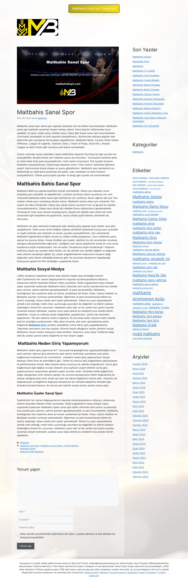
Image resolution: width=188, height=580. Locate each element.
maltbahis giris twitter (147, 228)
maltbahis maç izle (145, 267)
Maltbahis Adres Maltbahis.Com (150, 113)
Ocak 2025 (139, 392)
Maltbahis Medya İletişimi (147, 108)
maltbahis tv (157, 304)
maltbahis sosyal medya (51, 446)
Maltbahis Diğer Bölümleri (31, 451)
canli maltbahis (139, 181)
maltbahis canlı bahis (155, 211)
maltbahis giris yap (146, 232)
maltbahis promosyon (143, 288)
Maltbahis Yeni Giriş (146, 320)
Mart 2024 (138, 439)
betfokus (104, 572)
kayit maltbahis (155, 189)
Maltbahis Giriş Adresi (147, 242)
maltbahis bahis (143, 201)
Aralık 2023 (139, 453)
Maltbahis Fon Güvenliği (146, 126)
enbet (142, 572)
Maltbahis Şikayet (141, 329)
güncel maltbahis (140, 188)
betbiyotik (94, 575)
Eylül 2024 (138, 411)
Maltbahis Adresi (142, 56)
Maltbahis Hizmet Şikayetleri (148, 103)
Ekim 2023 (138, 462)
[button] (94, 8)
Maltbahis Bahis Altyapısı (146, 85)
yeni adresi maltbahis (142, 338)
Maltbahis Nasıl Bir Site (149, 275)
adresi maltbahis (140, 178)
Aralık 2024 (139, 397)
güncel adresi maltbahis (155, 185)
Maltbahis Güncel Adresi (149, 254)
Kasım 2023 (139, 458)
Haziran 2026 (140, 364)
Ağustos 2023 (140, 472)
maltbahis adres (142, 192)
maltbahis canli (139, 211)
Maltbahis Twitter (159, 307)
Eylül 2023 (138, 467)
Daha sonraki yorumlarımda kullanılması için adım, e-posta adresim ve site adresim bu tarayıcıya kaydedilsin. (67, 536)
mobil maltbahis (71, 446)
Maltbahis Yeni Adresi (147, 316)
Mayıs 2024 (139, 429)
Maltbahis (24, 442)
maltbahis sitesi (141, 303)
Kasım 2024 (139, 401)
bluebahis (151, 572)
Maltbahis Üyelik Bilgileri (146, 80)
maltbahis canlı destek (145, 214)
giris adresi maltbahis (155, 182)
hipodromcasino (118, 572)
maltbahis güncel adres (146, 249)
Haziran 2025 (140, 378)
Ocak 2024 (139, 448)
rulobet (161, 572)
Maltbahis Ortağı (27, 448)
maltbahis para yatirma (149, 280)
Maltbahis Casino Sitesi (150, 219)
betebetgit (132, 572)
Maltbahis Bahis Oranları (146, 89)
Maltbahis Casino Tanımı (146, 94)
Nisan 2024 (139, 434)
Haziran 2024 (140, 425)
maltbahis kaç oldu (157, 263)
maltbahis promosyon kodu (148, 295)
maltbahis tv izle (140, 308)
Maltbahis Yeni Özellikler (146, 75)
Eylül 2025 (138, 373)
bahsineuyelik (91, 572)
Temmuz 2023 (141, 476)
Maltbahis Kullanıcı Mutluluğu (149, 99)
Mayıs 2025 (139, 382)
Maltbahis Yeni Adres (148, 312)
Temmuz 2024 (141, 420)
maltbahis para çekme (145, 284)
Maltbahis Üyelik (145, 325)
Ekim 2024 (138, 406)
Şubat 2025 (139, 387)
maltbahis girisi (144, 223)
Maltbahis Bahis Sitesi (150, 206)
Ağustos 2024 (140, 415)
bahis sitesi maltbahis (159, 178)
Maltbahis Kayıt (140, 263)
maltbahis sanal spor (29, 446)
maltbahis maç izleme (143, 271)
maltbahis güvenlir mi (151, 258)
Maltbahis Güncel (141, 246)
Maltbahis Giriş (141, 61)
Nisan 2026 (139, 368)
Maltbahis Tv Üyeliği (144, 71)
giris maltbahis (139, 185)
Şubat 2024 (139, 443)
